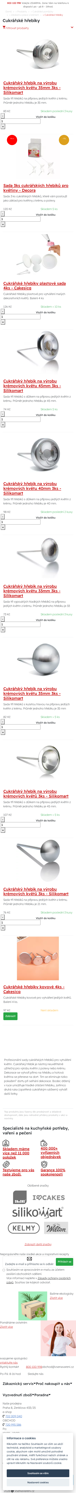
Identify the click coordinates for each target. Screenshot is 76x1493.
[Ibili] (19, 1197)
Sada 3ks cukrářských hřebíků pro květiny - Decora (35, 188)
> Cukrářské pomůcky (42, 11)
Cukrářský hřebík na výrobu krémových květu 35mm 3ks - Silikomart (32, 87)
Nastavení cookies (38, 1482)
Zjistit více (56, 1298)
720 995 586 (13, 1424)
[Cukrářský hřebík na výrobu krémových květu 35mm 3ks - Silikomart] (38, 54)
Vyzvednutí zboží (17, 1395)
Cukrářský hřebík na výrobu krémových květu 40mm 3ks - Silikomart (32, 488)
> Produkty (21, 11)
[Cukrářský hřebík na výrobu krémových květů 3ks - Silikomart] (38, 762)
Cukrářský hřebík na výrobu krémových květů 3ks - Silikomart (36, 794)
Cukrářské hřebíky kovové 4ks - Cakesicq (34, 989)
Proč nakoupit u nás (53, 1384)
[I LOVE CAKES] (49, 1197)
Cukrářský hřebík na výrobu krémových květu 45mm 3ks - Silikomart (32, 386)
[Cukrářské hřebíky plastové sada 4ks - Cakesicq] (38, 254)
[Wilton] (56, 1228)
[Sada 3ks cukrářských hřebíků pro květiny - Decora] (38, 156)
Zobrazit (10, 1016)
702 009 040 (13, 1416)
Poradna (41, 1395)
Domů (8, 11)
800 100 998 (34, 1367)
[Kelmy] (24, 1228)
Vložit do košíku (45, 116)
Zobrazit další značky (38, 1244)
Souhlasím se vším (38, 1473)
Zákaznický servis (18, 1384)
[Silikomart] (38, 1212)
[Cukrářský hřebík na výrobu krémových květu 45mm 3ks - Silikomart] (38, 352)
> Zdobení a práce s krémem (24, 14)
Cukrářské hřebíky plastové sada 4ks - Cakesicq (34, 286)
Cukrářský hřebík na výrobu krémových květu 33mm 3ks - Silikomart (31, 591)
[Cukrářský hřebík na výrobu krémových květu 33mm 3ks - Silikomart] (38, 557)
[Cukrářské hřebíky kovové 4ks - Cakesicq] (38, 958)
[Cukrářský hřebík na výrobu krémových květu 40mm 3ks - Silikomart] (38, 454)
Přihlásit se (64, 1261)
